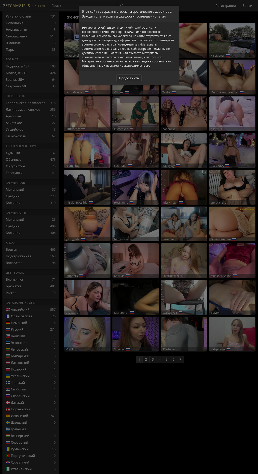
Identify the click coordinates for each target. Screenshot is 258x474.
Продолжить (129, 78)
